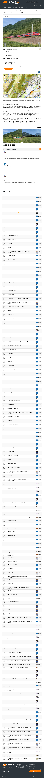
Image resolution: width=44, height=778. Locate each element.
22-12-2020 (4, 444)
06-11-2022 (4, 322)
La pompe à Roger (11, 255)
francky (39, 755)
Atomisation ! (10, 583)
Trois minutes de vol (12, 524)
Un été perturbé (11, 404)
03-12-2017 (4, 536)
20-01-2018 (4, 525)
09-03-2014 (4, 697)
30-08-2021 (4, 393)
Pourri (9, 609)
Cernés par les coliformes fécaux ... (14, 400)
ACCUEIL (4, 7)
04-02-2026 (4, 228)
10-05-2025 (4, 252)
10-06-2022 (4, 350)
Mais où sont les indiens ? (13, 564)
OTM (40, 97)
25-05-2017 (4, 573)
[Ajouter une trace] (7, 16)
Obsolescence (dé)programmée (14, 408)
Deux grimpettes (11, 557)
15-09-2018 (4, 503)
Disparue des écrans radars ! (13, 396)
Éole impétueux (11, 353)
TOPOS (9, 7)
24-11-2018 (4, 499)
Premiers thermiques (12, 463)
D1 (14, 62)
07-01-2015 (4, 668)
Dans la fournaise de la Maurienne (14, 200)
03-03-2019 (4, 484)
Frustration (10, 337)
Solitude (9, 459)
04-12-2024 (4, 264)
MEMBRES (21, 7)
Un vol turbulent (11, 420)
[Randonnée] (27, 2)
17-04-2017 (4, 584)
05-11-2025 (4, 236)
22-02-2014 (4, 701)
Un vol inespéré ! (11, 547)
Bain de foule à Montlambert (13, 384)
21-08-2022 (4, 330)
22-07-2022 (4, 334)
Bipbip (39, 506)
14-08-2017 (4, 565)
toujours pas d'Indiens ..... (12, 561)
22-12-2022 (4, 315)
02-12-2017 (4, 540)
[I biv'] (10, 16)
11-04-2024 (4, 279)
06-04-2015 (4, 645)
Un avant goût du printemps (13, 369)
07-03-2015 (4, 661)
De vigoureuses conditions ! (13, 267)
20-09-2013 (4, 712)
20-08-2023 (4, 295)
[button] (22, 85)
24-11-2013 (4, 705)
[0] (4, 149)
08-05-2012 (4, 728)
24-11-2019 (4, 468)
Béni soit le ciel (10, 568)
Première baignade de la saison (14, 208)
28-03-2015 (4, 649)
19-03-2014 (4, 693)
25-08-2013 (4, 720)
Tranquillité (10, 388)
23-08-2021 (4, 397)
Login (36, 5)
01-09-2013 (4, 716)
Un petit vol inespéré (12, 520)
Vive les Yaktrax (11, 380)
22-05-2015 (4, 633)
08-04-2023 (4, 303)
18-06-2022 (4, 346)
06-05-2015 (4, 641)
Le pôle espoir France (12, 282)
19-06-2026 (4, 205)
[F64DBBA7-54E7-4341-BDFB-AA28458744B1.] (12, 135)
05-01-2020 (4, 464)
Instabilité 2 (10, 247)
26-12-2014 (4, 675)
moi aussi (9, 579)
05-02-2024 (4, 287)
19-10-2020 (4, 448)
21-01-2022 (4, 374)
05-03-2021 (4, 440)
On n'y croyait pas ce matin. (13, 263)
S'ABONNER (35, 771)
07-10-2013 (4, 708)
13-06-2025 (4, 244)
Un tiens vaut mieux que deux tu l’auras (15, 652)
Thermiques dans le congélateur (14, 377)
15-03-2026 (4, 224)
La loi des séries (11, 197)
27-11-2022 (4, 319)
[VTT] (34, 2)
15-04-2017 (4, 588)
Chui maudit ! (10, 475)
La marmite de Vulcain (12, 219)
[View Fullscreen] (4, 79)
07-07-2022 (4, 338)
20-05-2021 (4, 425)
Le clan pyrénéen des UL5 (13, 235)
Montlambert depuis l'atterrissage (14, 66)
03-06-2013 (4, 724)
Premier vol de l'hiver (12, 290)
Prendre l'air (10, 361)
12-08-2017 (4, 569)
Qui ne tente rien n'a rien (12, 594)
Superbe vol (10, 310)
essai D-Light (10, 572)
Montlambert (27, 10)
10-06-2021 (4, 421)
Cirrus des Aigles (11, 633)
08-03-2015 (4, 657)
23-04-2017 (4, 577)
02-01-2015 (4, 671)
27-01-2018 (4, 521)
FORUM (26, 7)
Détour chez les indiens (12, 494)
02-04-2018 (4, 514)
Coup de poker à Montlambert (13, 231)
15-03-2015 (4, 653)
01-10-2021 (4, 389)
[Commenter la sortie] (3, 16)
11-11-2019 (4, 472)
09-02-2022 (4, 370)
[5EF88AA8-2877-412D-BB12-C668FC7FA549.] (22, 32)
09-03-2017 (4, 591)
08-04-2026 (4, 209)
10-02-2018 (4, 517)
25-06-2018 (4, 510)
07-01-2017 (4, 602)
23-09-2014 (4, 682)
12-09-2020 (4, 452)
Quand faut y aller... (11, 259)
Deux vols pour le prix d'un (13, 648)
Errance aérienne (11, 392)
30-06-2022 (4, 342)
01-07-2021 (4, 413)
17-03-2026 (4, 220)
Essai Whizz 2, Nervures (12, 451)
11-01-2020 (4, 460)
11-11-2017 (4, 547)
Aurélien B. (6, 153)
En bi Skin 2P (10, 483)
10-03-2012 (4, 732)
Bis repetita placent (11, 535)
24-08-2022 (4, 326)
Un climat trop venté (12, 322)
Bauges (21, 10)
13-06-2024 (4, 267)
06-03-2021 (4, 436)
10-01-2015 (4, 665)
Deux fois (9, 590)
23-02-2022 (4, 366)
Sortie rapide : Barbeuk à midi (13, 416)
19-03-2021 (4, 432)
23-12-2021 (4, 381)
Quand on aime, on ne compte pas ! (14, 467)
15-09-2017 (4, 558)
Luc (38, 213)
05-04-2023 (4, 307)
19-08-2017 (4, 562)
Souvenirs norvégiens (12, 239)
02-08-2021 (4, 401)
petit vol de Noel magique (13, 528)
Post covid (10, 329)
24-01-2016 (4, 614)
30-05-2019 (4, 480)
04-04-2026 (4, 213)
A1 (15, 64)
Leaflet (37, 97)
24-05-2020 (4, 456)
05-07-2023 (4, 299)
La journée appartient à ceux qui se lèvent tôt (16, 306)
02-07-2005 (4, 756)
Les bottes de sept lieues (13, 539)
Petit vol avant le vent (12, 447)
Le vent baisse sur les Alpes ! (13, 215)
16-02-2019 (4, 488)
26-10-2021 (4, 385)
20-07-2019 (4, 476)
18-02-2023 (4, 311)
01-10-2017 (4, 555)
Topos (17, 10)
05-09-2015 (4, 626)
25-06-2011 (4, 744)
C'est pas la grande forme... (13, 333)
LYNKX (4, 768)
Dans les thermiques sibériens (13, 601)
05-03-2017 (4, 595)
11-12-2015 (4, 622)
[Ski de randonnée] (32, 2)
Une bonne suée (11, 294)
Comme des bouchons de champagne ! (15, 435)
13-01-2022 (4, 377)
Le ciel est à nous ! (11, 365)
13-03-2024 (4, 283)
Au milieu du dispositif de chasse (14, 318)
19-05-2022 (4, 358)
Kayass (39, 705)
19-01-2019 (4, 491)
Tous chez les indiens (12, 349)
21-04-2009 (4, 752)
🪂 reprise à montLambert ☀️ (13, 212)
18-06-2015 (4, 630)
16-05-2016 (4, 606)
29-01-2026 (4, 232)
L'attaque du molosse (12, 531)
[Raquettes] (29, 2)
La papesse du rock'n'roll (12, 227)
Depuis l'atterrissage (36, 10)
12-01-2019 (4, 495)
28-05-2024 (4, 271)
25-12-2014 (4, 679)
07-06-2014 (4, 686)
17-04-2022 (4, 362)
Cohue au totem (11, 644)
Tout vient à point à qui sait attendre (15, 286)
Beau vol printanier (11, 270)
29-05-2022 (4, 354)
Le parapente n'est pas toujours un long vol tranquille (18, 298)
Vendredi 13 (10, 243)
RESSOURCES (15, 7)
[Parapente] (37, 2)
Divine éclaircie (10, 543)
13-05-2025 (4, 248)
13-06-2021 (4, 417)
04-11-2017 (4, 551)
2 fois (9, 605)
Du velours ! (10, 428)
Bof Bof (9, 598)
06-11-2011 (4, 740)
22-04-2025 (4, 256)
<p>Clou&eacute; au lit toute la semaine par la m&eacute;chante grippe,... (16, 488)
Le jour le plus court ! (12, 443)
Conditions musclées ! (12, 432)
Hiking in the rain (11, 314)
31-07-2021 (4, 405)
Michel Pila (35, 72)
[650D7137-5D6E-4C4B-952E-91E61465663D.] (31, 135)
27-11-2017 (4, 544)
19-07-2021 (4, 409)
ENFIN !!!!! (9, 513)
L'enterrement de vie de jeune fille (14, 345)
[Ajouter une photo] (6, 16)
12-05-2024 (4, 275)
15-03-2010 (4, 748)
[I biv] (4, 19)
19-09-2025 (4, 240)
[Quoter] (6, 156)
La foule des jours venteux (13, 424)
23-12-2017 (4, 532)
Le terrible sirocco (11, 204)
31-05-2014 (4, 689)
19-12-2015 (4, 618)
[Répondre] (40, 145)
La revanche (10, 357)
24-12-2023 (4, 291)
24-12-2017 (4, 529)
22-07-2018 (4, 507)
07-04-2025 (4, 260)
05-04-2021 (4, 429)
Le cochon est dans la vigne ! (13, 325)
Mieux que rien (10, 640)
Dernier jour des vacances (13, 455)
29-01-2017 (4, 599)
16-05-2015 (4, 637)
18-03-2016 (4, 610)
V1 (11, 63)
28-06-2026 (4, 201)
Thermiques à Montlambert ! (13, 439)
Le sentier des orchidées (13, 278)
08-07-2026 (4, 197)
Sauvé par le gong (11, 373)
